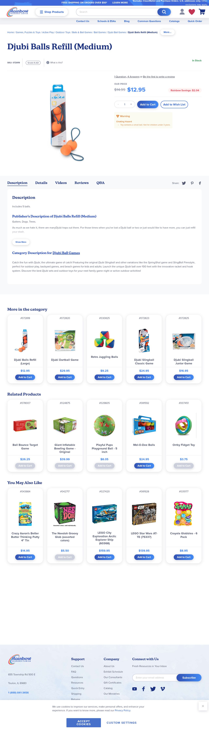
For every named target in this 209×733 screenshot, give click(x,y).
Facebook (200, 183)
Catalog (108, 688)
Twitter (184, 183)
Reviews (82, 183)
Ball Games (100, 32)
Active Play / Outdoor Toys (56, 32)
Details (41, 183)
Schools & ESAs (106, 21)
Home (10, 32)
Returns (75, 699)
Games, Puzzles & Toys (28, 32)
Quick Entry (77, 688)
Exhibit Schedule (113, 672)
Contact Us (82, 21)
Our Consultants (113, 677)
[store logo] (17, 12)
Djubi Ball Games (117, 32)
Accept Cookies (84, 722)
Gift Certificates (112, 683)
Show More (21, 242)
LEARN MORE (120, 2)
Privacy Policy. (123, 710)
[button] (182, 11)
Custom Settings (122, 723)
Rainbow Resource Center (19, 660)
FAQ (73, 672)
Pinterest (192, 183)
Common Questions (149, 21)
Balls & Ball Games (82, 32)
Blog (126, 21)
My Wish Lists (192, 11)
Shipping (76, 694)
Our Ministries (112, 694)
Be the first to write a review (159, 76)
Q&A (100, 183)
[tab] (167, 32)
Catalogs (174, 21)
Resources (77, 683)
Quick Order (195, 21)
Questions (77, 677)
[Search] (164, 12)
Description (17, 183)
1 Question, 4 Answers (126, 77)
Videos (61, 183)
